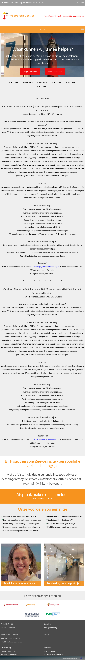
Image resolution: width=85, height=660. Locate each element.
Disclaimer (47, 624)
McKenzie (47, 648)
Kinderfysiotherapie (8, 651)
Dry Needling (6, 648)
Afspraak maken (30, 71)
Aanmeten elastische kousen (54, 655)
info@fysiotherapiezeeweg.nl (11, 642)
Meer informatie (55, 71)
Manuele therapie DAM (9, 655)
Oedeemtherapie (50, 651)
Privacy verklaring (50, 628)
